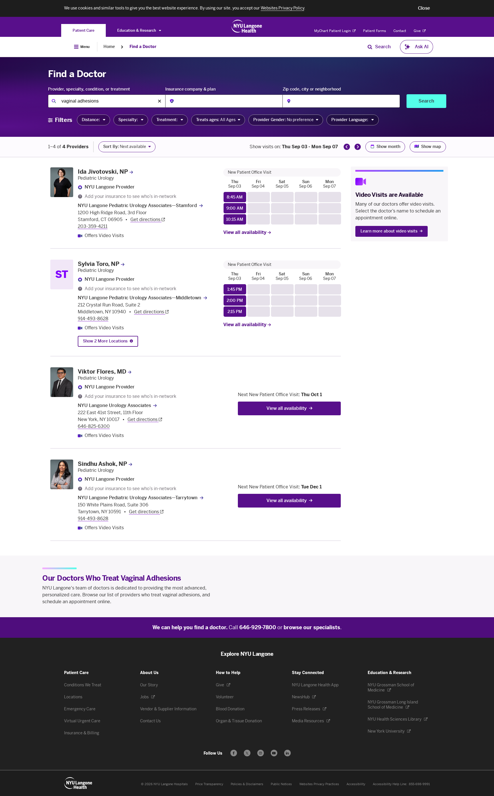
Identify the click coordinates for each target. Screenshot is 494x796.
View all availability (245, 232)
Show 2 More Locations (105, 341)
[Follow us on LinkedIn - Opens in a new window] (287, 753)
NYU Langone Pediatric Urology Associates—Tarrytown (138, 497)
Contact (399, 31)
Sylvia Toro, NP (98, 263)
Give (418, 31)
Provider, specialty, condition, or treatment (89, 89)
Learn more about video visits (388, 231)
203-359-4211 (92, 226)
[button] (424, 8)
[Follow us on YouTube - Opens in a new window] (274, 753)
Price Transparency (209, 784)
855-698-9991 (419, 784)
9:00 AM (234, 208)
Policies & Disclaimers (247, 784)
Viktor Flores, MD (102, 371)
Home (109, 46)
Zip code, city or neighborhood (312, 89)
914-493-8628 (93, 318)
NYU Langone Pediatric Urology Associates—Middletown (139, 297)
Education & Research (137, 30)
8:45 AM (235, 197)
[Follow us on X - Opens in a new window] (247, 753)
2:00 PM (235, 300)
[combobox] (106, 101)
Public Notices (281, 784)
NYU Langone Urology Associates (114, 405)
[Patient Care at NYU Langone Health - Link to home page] (247, 26)
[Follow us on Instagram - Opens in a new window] (260, 753)
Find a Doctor (143, 46)
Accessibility (355, 784)
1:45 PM (234, 289)
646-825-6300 (94, 426)
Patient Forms (374, 31)
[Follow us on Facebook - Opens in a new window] (233, 753)
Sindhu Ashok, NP (102, 463)
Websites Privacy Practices (319, 784)
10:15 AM (234, 219)
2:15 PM (235, 311)
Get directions (146, 219)
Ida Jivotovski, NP (103, 171)
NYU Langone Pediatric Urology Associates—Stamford (137, 205)
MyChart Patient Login (333, 31)
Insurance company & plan (190, 89)
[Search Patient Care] (370, 47)
